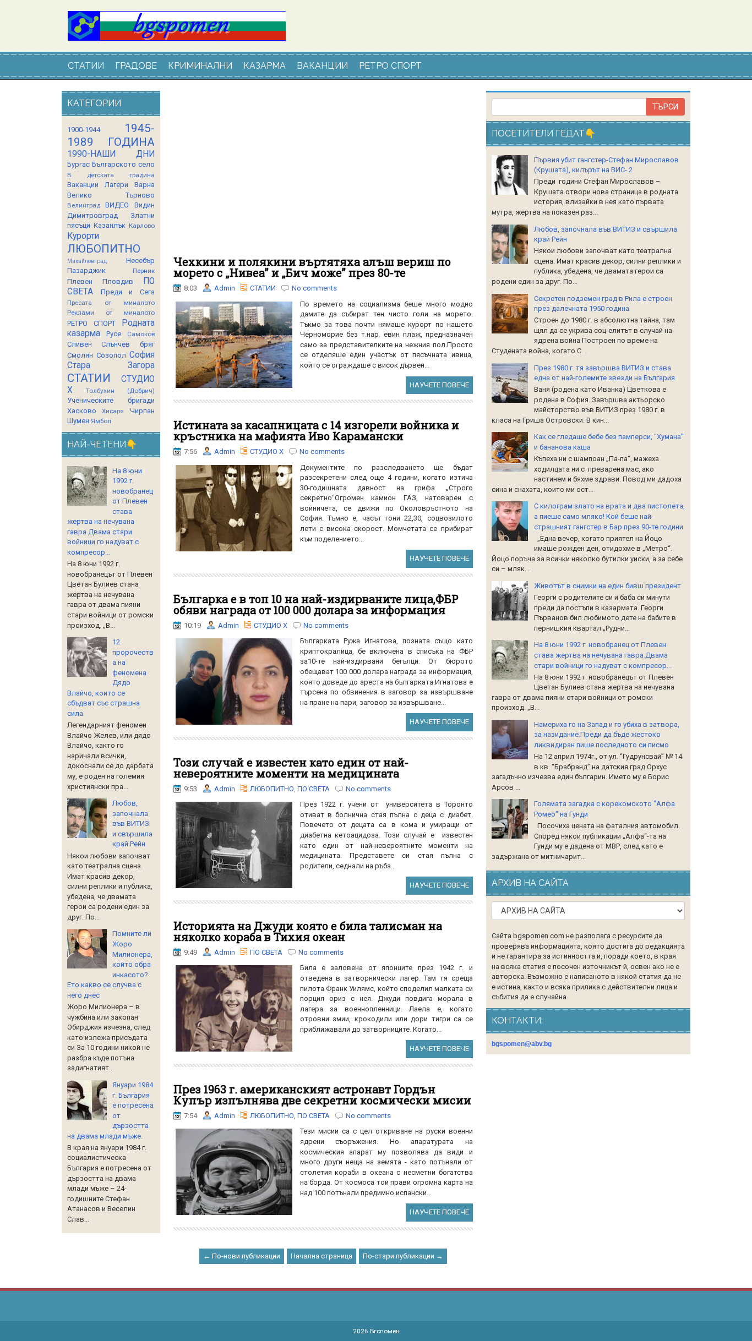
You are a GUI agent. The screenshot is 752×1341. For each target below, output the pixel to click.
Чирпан (142, 411)
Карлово (142, 225)
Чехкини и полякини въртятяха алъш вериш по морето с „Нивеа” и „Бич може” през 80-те (312, 267)
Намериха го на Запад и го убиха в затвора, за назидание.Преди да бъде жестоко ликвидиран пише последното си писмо (606, 734)
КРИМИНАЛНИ (200, 66)
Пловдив (117, 281)
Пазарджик (86, 270)
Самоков (141, 334)
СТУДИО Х (267, 451)
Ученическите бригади (111, 400)
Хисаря (113, 411)
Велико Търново (111, 195)
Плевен (79, 281)
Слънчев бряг (127, 344)
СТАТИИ (86, 66)
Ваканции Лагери (97, 184)
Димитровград (92, 215)
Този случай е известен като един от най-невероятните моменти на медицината (291, 767)
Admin (224, 288)
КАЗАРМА (264, 66)
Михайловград (87, 261)
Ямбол (101, 421)
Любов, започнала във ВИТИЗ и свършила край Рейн (132, 823)
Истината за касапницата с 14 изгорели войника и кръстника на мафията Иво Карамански (316, 430)
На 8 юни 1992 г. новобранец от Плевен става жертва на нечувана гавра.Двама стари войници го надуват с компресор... (603, 655)
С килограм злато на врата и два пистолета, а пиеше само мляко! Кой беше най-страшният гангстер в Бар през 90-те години (609, 516)
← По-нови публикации (241, 1256)
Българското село (123, 164)
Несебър (140, 260)
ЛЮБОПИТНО (272, 789)
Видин (144, 205)
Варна (144, 184)
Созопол (111, 355)
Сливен (79, 344)
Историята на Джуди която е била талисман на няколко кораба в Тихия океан (307, 931)
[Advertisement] (323, 173)
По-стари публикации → (403, 1256)
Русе (113, 334)
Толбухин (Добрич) (120, 391)
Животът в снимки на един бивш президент (607, 586)
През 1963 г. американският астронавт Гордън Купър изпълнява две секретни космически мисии (322, 1094)
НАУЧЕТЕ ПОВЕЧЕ (439, 385)
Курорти (83, 236)
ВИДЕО (117, 205)
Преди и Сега (128, 292)
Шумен (78, 421)
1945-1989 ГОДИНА (111, 135)
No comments (314, 288)
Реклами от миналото (111, 312)
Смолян (80, 355)
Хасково (81, 411)
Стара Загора (111, 365)
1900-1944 (83, 129)
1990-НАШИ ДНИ (111, 154)
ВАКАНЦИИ (322, 66)
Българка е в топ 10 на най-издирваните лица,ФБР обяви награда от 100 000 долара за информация (316, 604)
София (142, 355)
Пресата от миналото (111, 302)
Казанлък (110, 225)
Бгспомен (385, 1331)
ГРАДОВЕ (136, 66)
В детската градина (111, 175)
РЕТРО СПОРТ (390, 66)
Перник (144, 271)
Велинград (83, 205)
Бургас (78, 164)
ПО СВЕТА (313, 789)
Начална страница (321, 1256)
